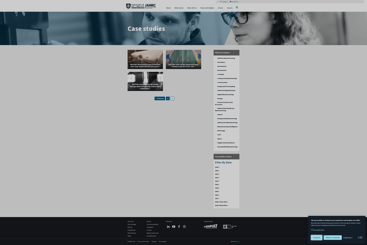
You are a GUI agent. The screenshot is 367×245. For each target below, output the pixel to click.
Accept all (316, 237)
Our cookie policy (318, 230)
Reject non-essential (333, 237)
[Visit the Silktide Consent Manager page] (360, 237)
